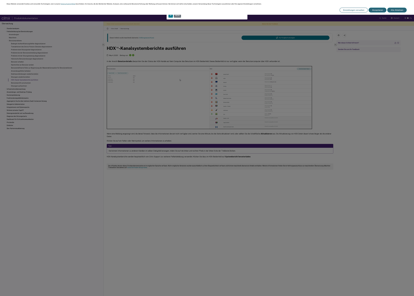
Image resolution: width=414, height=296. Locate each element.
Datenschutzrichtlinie (68, 4)
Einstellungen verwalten (353, 10)
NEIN (177, 16)
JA (171, 16)
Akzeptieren (377, 10)
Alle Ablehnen (397, 10)
